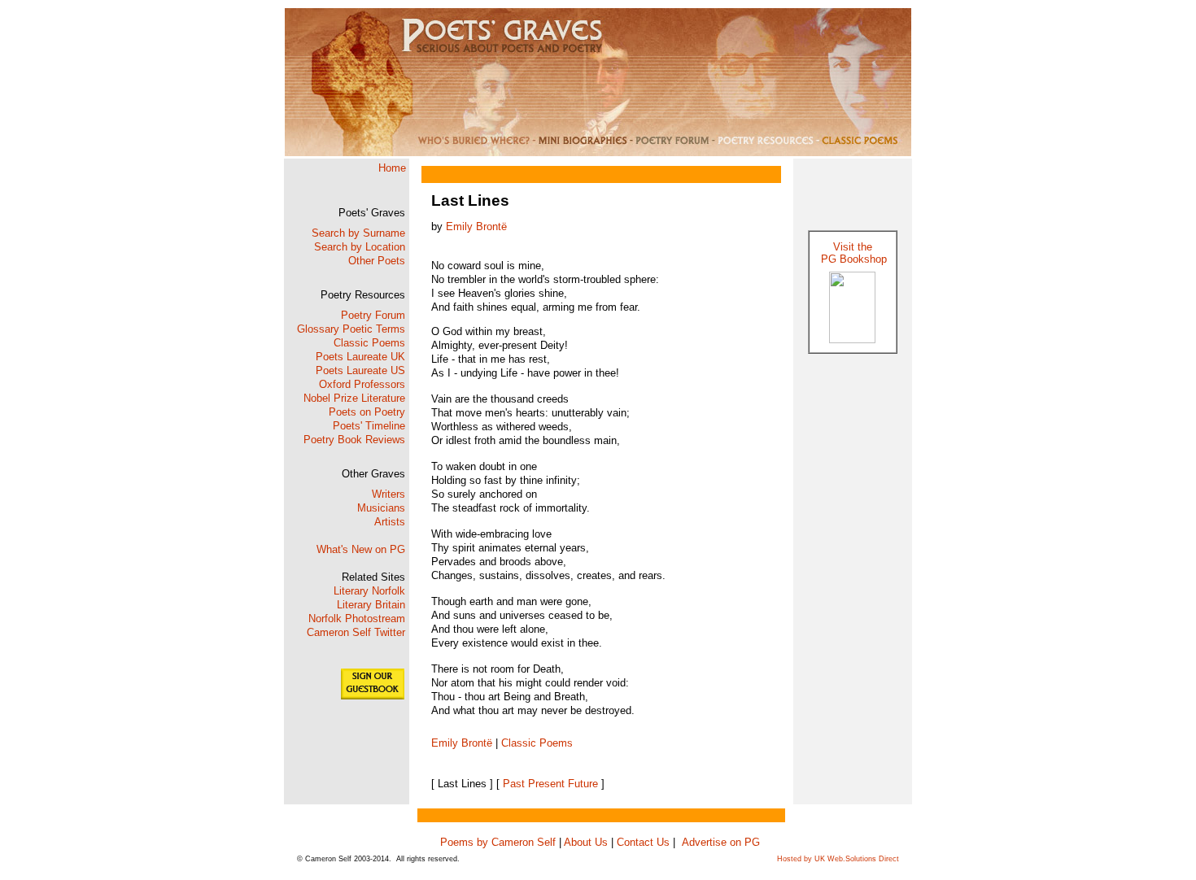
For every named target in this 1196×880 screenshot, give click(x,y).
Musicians (381, 508)
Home (392, 168)
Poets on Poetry (367, 412)
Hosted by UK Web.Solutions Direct (838, 859)
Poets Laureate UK (360, 357)
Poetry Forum (373, 315)
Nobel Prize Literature (354, 398)
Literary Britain (371, 605)
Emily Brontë (476, 226)
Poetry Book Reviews (354, 439)
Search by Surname (358, 233)
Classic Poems (369, 343)
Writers (388, 494)
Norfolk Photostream (356, 618)
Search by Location (359, 247)
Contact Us (645, 842)
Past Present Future (550, 784)
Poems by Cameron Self (499, 842)
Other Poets (376, 261)
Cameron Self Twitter (356, 632)
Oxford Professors (362, 384)
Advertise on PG (721, 842)
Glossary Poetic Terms (351, 329)
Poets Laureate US (360, 370)
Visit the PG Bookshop (852, 253)
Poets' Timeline (369, 426)
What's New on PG (360, 549)
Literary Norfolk (369, 591)
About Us (584, 842)
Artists (389, 522)
